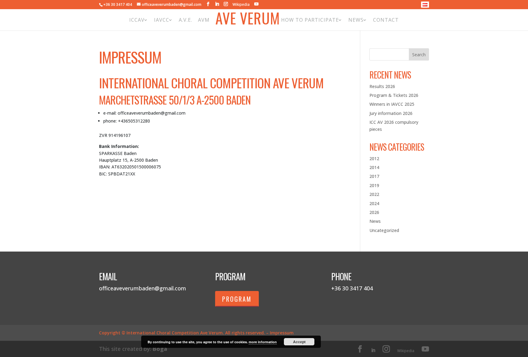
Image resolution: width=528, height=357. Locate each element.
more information (263, 342)
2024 (374, 203)
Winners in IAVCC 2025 (391, 104)
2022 (374, 194)
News (356, 20)
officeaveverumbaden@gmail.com (151, 113)
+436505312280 (134, 121)
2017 (374, 176)
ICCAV (137, 20)
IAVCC (161, 20)
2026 (374, 212)
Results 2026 (382, 86)
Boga (159, 348)
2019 (374, 185)
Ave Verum (247, 20)
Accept (299, 341)
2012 (374, 158)
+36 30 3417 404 (117, 4)
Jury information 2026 (391, 113)
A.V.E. (185, 20)
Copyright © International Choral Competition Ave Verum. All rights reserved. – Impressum (196, 333)
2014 (374, 167)
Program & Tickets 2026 (393, 95)
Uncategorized (384, 230)
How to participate (310, 20)
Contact (386, 20)
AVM (204, 20)
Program (237, 299)
